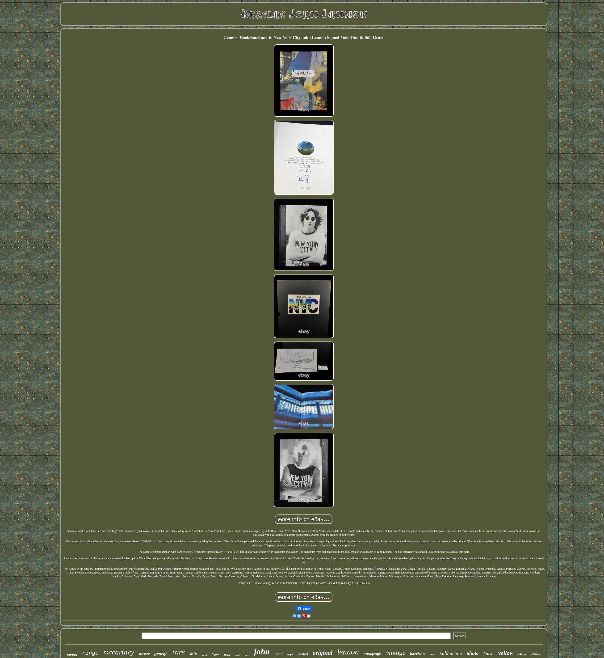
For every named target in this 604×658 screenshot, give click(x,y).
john (262, 651)
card (204, 655)
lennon (348, 651)
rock (227, 654)
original (322, 652)
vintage (395, 652)
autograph (372, 654)
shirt (193, 653)
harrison (417, 654)
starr (247, 655)
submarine (451, 653)
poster (144, 653)
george (161, 653)
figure (215, 654)
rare (178, 652)
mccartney (118, 652)
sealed (303, 654)
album (522, 654)
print (237, 655)
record (72, 654)
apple (290, 654)
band (278, 654)
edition (536, 654)
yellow (505, 653)
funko (488, 653)
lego (432, 654)
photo (473, 653)
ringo (90, 653)
